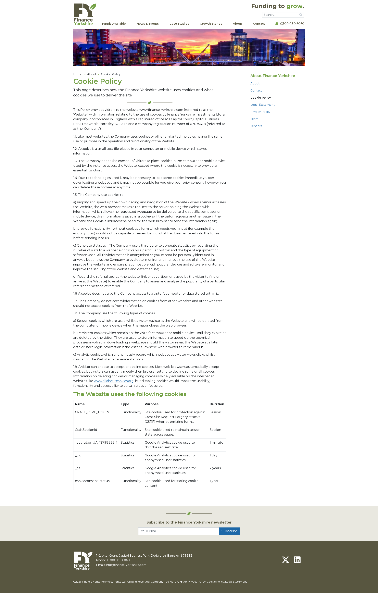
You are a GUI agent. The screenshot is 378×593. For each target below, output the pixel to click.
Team (254, 119)
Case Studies (179, 23)
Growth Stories (211, 23)
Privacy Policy (260, 112)
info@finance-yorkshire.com (126, 565)
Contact (259, 23)
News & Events (148, 23)
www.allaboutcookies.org (114, 381)
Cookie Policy (215, 581)
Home (77, 74)
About (237, 23)
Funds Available (114, 23)
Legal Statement (262, 104)
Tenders (256, 126)
